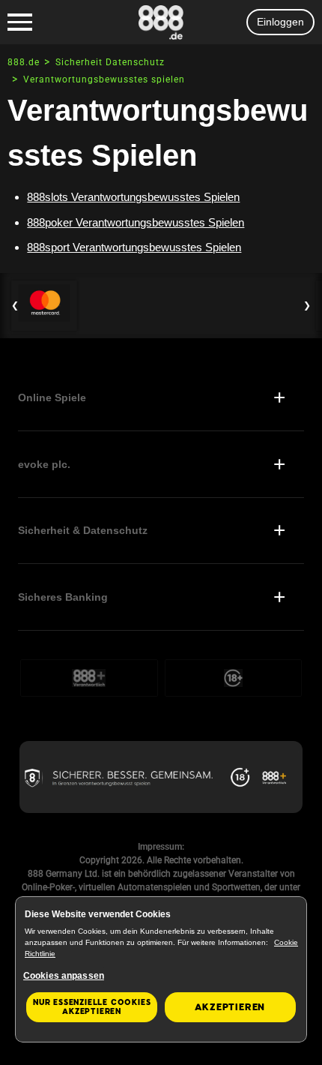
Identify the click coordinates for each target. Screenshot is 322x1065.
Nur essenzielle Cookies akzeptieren (92, 1007)
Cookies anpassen (63, 975)
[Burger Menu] (19, 23)
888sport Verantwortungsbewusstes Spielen (134, 247)
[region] (161, 969)
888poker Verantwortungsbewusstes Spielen (135, 222)
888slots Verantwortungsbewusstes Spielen (133, 196)
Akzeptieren (230, 1007)
